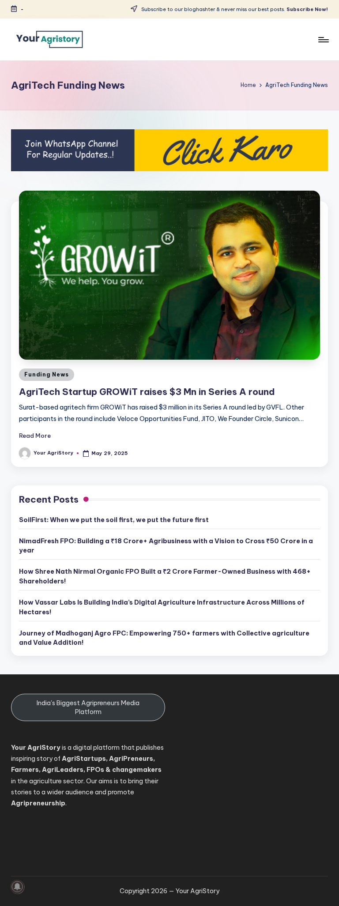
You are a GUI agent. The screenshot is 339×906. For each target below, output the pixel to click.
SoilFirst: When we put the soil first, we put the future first (114, 520)
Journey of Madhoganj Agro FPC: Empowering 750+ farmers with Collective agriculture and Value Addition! (164, 638)
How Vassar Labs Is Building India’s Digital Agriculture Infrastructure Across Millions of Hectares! (162, 607)
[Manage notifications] (17, 887)
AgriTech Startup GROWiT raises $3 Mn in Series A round (147, 391)
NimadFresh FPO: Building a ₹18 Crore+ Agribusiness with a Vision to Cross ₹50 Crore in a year (166, 546)
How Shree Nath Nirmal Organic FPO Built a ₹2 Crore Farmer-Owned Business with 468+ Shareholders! (165, 576)
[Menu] (323, 39)
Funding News (46, 374)
